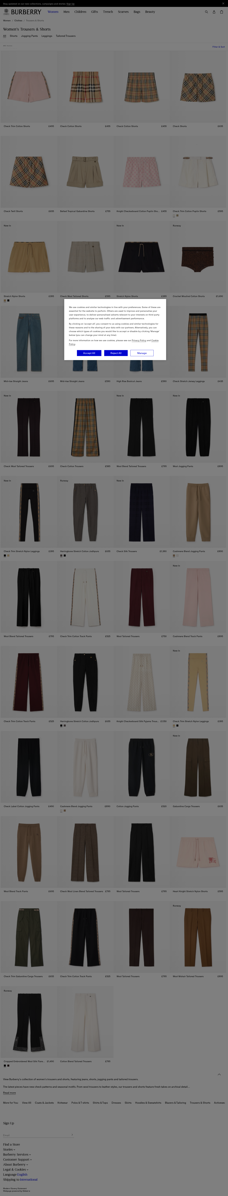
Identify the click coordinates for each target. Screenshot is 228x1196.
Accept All (89, 353)
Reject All (115, 353)
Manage (142, 353)
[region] (115, 329)
